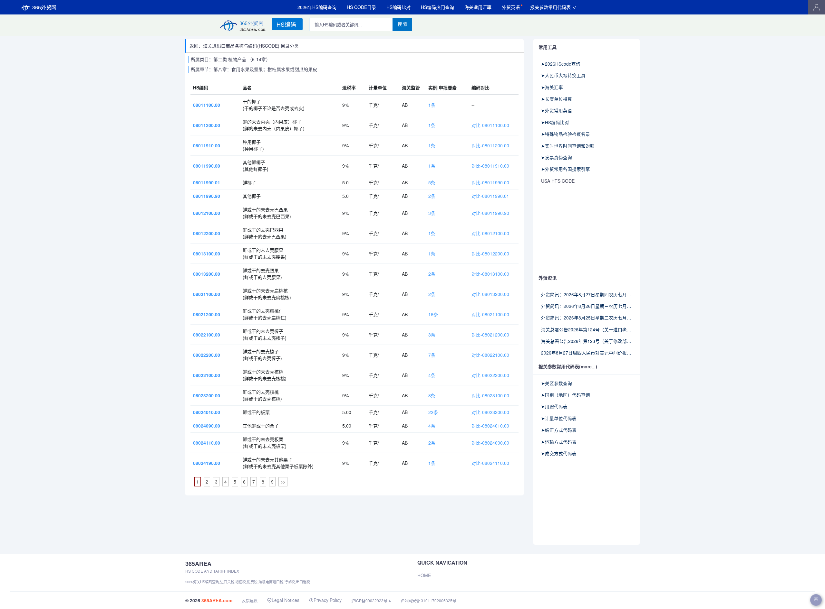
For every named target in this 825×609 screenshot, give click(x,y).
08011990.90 (206, 196)
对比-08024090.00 (490, 442)
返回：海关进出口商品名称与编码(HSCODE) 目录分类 (244, 45)
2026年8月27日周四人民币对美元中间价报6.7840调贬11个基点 (586, 352)
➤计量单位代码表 (559, 418)
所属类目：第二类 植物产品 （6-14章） (230, 59)
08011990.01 (206, 182)
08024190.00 (206, 463)
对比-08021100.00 (490, 314)
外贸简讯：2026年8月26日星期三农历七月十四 (586, 306)
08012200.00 (206, 233)
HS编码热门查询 (437, 7)
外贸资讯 (548, 277)
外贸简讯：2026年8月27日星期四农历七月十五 (586, 294)
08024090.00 (206, 425)
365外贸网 (44, 7)
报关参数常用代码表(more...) (568, 366)
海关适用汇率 (477, 7)
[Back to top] (816, 600)
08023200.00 (206, 395)
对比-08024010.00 (490, 425)
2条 (431, 196)
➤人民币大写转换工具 (563, 75)
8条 (431, 395)
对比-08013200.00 (490, 294)
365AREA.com (216, 600)
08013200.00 (206, 274)
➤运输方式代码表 (559, 441)
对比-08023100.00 (490, 395)
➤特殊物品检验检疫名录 (565, 134)
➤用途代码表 (554, 406)
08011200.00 (206, 125)
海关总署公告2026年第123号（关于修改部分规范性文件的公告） (586, 341)
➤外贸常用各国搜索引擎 (565, 169)
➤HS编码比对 (555, 122)
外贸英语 (511, 7)
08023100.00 (206, 375)
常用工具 (548, 47)
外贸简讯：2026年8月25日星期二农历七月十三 (586, 317)
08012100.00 (206, 213)
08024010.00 (206, 412)
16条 (433, 314)
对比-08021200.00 (490, 334)
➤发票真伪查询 (556, 157)
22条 (433, 412)
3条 (431, 213)
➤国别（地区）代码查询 (565, 395)
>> (283, 481)
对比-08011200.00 (490, 145)
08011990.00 (206, 165)
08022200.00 (206, 355)
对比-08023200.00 (490, 412)
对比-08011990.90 (490, 213)
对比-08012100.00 (490, 233)
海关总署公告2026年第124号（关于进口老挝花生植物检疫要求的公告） (586, 329)
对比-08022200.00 (490, 375)
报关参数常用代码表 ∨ (553, 7)
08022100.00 (206, 334)
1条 (431, 105)
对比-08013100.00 (490, 274)
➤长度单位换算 (556, 99)
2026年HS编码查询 (316, 7)
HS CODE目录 (361, 7)
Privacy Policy (328, 600)
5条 (431, 182)
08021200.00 (206, 314)
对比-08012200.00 (490, 253)
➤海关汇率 (552, 87)
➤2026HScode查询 (560, 63)
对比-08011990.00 (490, 182)
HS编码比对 (398, 7)
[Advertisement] (586, 229)
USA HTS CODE (558, 181)
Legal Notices (285, 600)
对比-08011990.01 (490, 196)
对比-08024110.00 (490, 463)
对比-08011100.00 (490, 125)
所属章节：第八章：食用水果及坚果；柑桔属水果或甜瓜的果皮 (254, 69)
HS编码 (286, 24)
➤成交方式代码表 (559, 453)
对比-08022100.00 (490, 355)
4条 (431, 375)
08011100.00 (206, 105)
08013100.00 (206, 253)
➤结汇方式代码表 (559, 430)
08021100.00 (206, 294)
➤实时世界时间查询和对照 (568, 146)
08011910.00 (206, 145)
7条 (431, 355)
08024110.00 (206, 442)
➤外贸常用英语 (556, 110)
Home (424, 575)
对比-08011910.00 (490, 165)
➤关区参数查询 (556, 383)
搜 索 (402, 24)
